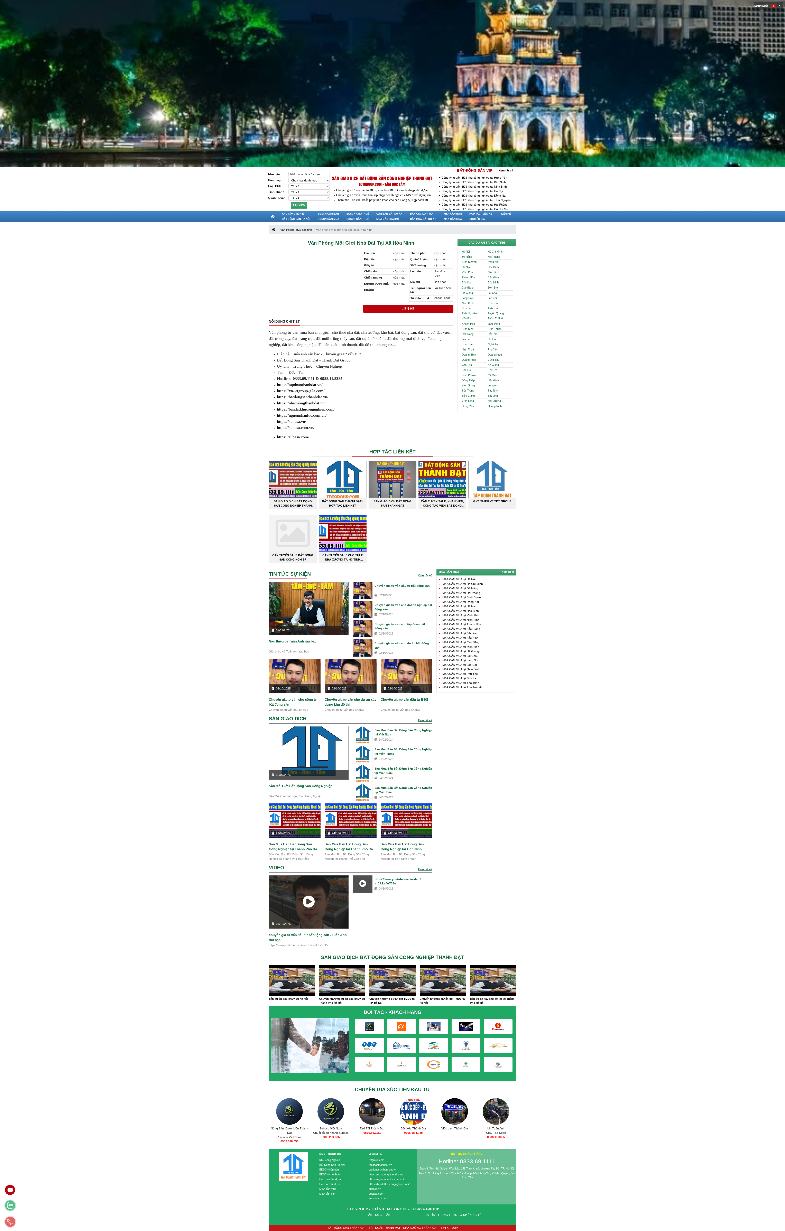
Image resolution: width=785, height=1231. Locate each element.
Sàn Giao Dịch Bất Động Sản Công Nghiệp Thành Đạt (293, 503)
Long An (492, 385)
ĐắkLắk (492, 334)
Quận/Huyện (277, 197)
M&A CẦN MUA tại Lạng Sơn (460, 660)
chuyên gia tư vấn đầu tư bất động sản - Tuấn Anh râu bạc (308, 937)
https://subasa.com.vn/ (295, 427)
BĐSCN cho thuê (358, 213)
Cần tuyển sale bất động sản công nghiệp (292, 557)
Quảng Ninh (495, 406)
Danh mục (275, 180)
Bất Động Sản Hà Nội (296, 219)
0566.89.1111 (289, 1132)
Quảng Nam (495, 354)
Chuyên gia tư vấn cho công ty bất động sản (293, 702)
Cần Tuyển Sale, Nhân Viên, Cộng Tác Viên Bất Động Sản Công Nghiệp (442, 503)
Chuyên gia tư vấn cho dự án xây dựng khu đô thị (350, 702)
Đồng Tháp (468, 380)
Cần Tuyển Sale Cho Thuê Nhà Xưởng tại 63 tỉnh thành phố (342, 557)
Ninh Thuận (468, 349)
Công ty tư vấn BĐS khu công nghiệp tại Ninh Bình (474, 186)
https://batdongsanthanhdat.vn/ (302, 397)
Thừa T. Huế (495, 318)
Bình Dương (469, 261)
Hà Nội (466, 251)
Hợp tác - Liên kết (481, 213)
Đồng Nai (493, 261)
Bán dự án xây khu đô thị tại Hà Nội (492, 998)
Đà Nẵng (467, 256)
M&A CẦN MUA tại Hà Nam (459, 606)
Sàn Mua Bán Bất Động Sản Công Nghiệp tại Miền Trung (403, 751)
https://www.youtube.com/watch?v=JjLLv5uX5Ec (398, 881)
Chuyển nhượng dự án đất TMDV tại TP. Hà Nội (292, 1000)
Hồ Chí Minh (495, 251)
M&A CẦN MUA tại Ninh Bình (460, 619)
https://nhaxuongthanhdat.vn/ (301, 403)
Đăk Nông (467, 334)
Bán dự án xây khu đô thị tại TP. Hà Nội (442, 1000)
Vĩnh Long (468, 400)
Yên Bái (466, 318)
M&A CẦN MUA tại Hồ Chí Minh (462, 583)
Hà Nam (466, 267)
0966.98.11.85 (331, 1132)
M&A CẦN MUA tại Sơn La (459, 678)
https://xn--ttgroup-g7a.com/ (301, 390)
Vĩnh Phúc (468, 272)
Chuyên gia (477, 219)
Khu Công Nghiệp (293, 213)
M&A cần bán (453, 213)
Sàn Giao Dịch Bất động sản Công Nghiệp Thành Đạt (382, 178)
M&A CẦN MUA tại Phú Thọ (460, 673)
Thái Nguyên (469, 313)
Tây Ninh (493, 390)
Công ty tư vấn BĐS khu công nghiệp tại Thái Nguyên (476, 200)
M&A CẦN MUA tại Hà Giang (460, 651)
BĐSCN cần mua (328, 219)
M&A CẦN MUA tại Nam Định (461, 669)
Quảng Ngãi (469, 359)
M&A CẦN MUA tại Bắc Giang (461, 628)
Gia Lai (466, 339)
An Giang (493, 364)
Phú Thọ (493, 303)
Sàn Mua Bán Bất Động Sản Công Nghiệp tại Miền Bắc (403, 790)
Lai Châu (493, 292)
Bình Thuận (494, 328)
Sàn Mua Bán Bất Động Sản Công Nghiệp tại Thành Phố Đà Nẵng (293, 847)
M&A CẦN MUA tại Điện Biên (460, 646)
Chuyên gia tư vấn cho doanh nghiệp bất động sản (403, 607)
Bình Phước (469, 375)
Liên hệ (506, 213)
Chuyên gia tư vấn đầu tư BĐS (404, 699)
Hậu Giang (494, 380)
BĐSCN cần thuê (358, 219)
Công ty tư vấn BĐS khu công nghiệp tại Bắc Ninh (474, 182)
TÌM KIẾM (299, 205)
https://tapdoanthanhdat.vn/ (300, 384)
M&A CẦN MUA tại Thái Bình (460, 682)
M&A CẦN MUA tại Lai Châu (460, 655)
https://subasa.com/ (293, 437)
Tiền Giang (468, 395)
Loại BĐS (274, 186)
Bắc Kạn (467, 282)
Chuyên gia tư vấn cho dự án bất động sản (402, 645)
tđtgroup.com (376, 1160)
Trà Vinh (493, 395)
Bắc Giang (494, 277)
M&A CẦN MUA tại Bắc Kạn (460, 633)
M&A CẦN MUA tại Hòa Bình (460, 610)
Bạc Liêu (467, 370)
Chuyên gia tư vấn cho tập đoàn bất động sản (400, 626)
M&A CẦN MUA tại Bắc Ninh (460, 637)
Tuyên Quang (496, 313)
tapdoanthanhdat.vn (380, 1164)
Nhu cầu (274, 174)
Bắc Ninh (493, 282)
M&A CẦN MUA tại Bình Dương (462, 597)
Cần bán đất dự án (389, 213)
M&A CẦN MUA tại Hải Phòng (461, 592)
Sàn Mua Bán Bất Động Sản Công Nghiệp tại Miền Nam (403, 770)
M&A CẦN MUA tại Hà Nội (458, 579)
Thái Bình (493, 308)
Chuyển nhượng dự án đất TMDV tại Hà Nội (342, 1000)
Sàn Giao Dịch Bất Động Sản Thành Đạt (392, 503)
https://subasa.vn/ (291, 421)
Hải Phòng (494, 256)
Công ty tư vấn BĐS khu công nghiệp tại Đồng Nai (474, 195)
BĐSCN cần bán (328, 213)
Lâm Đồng (494, 323)
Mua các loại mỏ (387, 219)
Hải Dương (494, 400)
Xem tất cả (506, 170)
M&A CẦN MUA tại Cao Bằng (461, 642)
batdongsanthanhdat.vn (382, 1169)
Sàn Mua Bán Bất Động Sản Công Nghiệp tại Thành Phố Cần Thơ (350, 847)
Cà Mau (492, 375)
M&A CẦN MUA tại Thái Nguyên (462, 687)
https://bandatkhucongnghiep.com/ (306, 409)
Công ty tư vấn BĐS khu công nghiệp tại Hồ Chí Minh (476, 209)
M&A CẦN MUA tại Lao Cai (459, 664)
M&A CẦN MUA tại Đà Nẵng (460, 588)
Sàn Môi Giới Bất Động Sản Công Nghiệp (300, 786)
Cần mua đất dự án (423, 219)
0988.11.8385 (413, 1137)
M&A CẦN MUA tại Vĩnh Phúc (461, 615)
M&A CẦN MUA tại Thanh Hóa (461, 624)
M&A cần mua (453, 219)
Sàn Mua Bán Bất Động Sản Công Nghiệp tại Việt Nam (403, 732)
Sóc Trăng (468, 390)
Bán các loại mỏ (421, 213)
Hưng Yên (468, 406)
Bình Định (467, 328)
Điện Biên (493, 287)
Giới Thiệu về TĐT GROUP (492, 501)
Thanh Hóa (468, 277)
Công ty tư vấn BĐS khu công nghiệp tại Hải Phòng (475, 204)
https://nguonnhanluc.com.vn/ (302, 415)
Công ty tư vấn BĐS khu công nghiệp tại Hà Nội (472, 191)
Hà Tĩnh (492, 339)
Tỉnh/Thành (276, 192)
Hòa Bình (493, 267)
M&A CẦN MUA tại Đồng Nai (460, 601)
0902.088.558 (496, 1141)
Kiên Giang (468, 385)
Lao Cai (492, 298)
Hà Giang (467, 292)
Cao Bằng (467, 287)
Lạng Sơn (467, 298)
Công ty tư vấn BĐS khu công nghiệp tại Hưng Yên (474, 177)
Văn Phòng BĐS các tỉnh (296, 229)
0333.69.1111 (454, 1137)
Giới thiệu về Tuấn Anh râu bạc (292, 641)
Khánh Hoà (468, 323)
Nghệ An (493, 344)
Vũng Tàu (493, 359)
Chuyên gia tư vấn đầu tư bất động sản (402, 585)
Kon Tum (467, 344)
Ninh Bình (493, 272)
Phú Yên (493, 349)
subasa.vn (375, 1188)
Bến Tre (492, 370)
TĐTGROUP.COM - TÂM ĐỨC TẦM (382, 184)
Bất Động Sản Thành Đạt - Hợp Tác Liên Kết (342, 503)
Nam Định (467, 303)
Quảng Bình (469, 354)
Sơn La (466, 308)
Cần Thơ (467, 364)
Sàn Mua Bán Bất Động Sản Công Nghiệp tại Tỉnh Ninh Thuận (402, 847)
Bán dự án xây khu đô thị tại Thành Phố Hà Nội (391, 1000)
